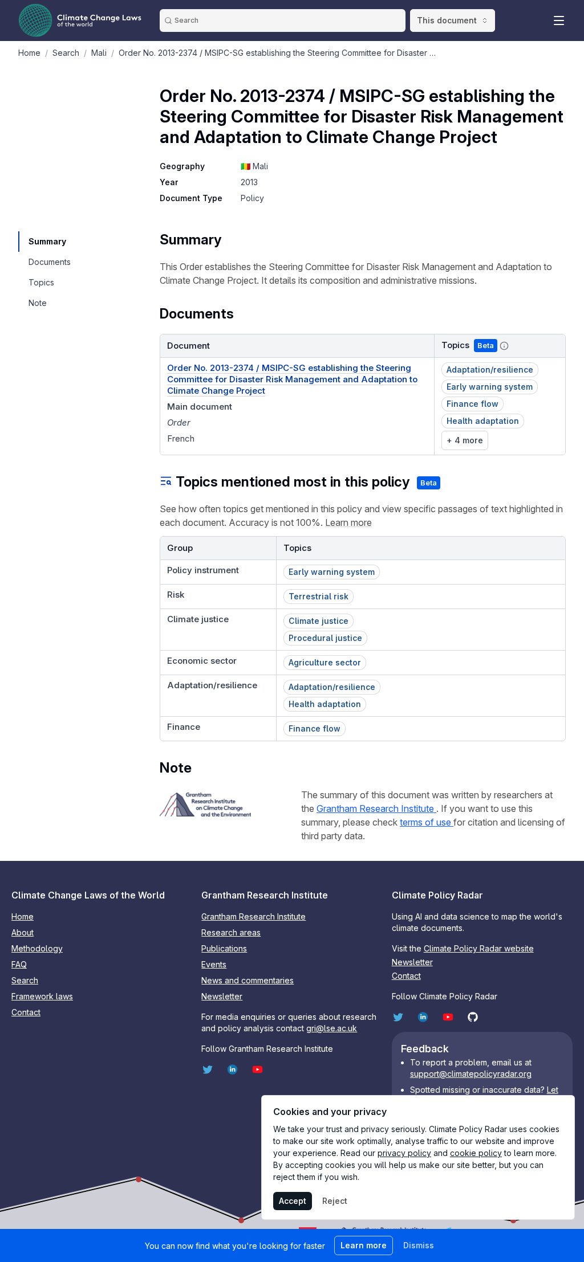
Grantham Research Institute (376, 808)
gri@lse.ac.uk (331, 1028)
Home (22, 916)
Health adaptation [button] (483, 421)
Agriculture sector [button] (325, 662)
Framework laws (42, 996)
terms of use (426, 822)
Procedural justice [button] (325, 638)
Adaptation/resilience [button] (490, 369)
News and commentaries (247, 980)
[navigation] (49, 241)
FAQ (19, 964)
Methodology (37, 948)
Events (213, 964)
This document (447, 20)
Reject (334, 1201)
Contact (25, 1012)
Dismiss (418, 1245)
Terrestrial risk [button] (318, 596)
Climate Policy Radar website (479, 948)
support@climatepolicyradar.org (471, 1074)
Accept (292, 1201)
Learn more (348, 522)
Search (24, 980)
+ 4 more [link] (465, 440)
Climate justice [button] (318, 621)
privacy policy (404, 1153)
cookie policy (476, 1153)
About (22, 932)
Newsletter (221, 996)
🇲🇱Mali (254, 166)
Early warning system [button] (490, 386)
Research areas (231, 932)
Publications (224, 948)
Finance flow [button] (472, 404)
